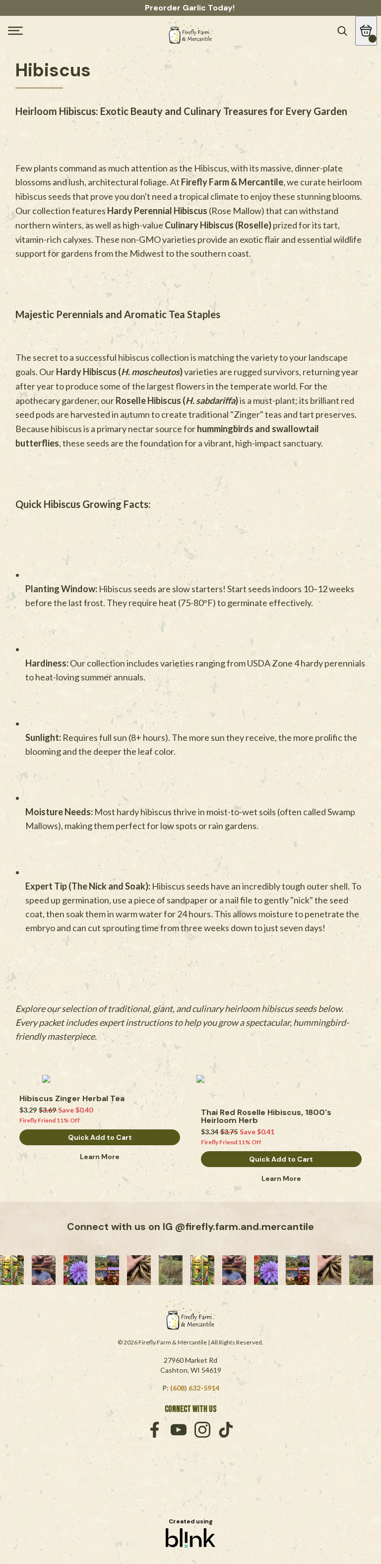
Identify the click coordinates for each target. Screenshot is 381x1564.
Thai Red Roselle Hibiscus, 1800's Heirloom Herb (267, 1116)
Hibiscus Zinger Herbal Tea (72, 1099)
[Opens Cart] (366, 31)
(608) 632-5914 (194, 1388)
